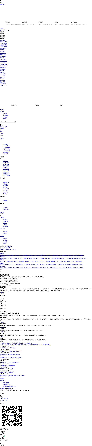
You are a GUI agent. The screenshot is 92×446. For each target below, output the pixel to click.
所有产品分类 (3, 30)
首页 (1, 2)
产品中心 (2, 28)
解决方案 (2, 4)
